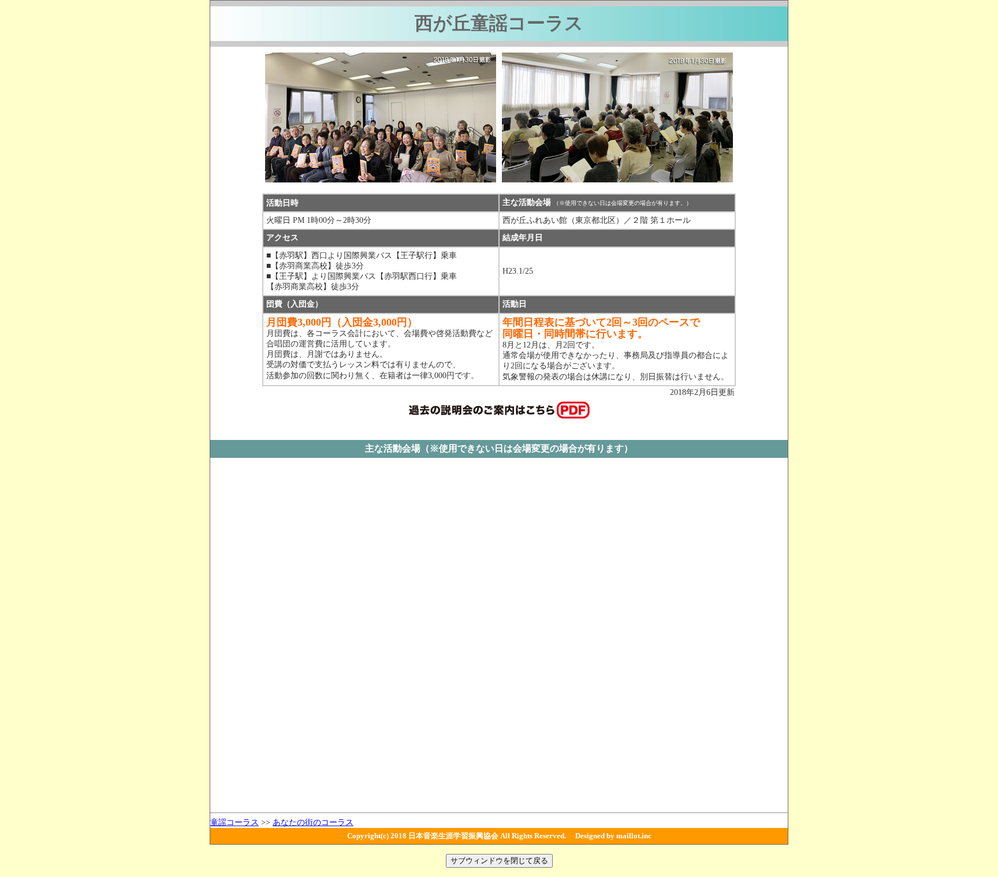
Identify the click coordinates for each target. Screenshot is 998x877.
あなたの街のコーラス (313, 822)
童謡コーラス (234, 822)
